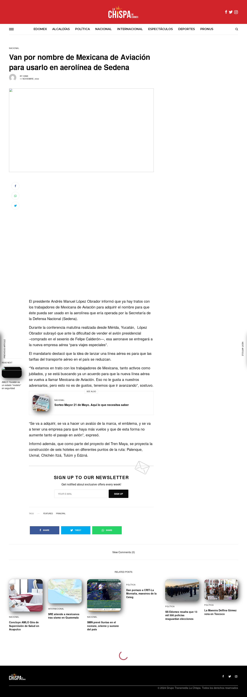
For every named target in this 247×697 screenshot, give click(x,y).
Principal (61, 513)
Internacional (56, 609)
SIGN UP (118, 493)
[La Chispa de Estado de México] (123, 11)
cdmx (25, 76)
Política (130, 584)
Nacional (14, 48)
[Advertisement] (91, 274)
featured (48, 513)
